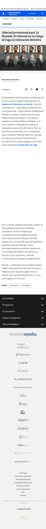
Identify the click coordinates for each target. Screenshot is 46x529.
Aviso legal (23, 473)
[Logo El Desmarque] (23, 379)
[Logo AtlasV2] (23, 445)
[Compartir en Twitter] (32, 89)
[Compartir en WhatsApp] (26, 89)
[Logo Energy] (23, 404)
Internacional (40, 19)
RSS (23, 492)
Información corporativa (23, 476)
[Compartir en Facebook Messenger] (37, 89)
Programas (7, 304)
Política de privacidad (23, 479)
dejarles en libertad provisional (17, 104)
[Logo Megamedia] (24, 509)
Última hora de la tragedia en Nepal (16, 9)
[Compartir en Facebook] (42, 89)
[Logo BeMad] (23, 412)
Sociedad (29, 19)
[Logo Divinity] (23, 371)
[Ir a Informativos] (14, 13)
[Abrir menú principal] (42, 13)
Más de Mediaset (10, 324)
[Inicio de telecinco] (3, 13)
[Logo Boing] (23, 396)
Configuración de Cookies (23, 482)
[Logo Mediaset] (23, 335)
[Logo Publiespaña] (23, 453)
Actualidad (7, 298)
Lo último (5, 19)
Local (22, 19)
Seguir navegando (11, 317)
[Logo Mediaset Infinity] (23, 346)
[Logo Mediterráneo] (23, 461)
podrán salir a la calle (27, 144)
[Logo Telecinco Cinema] (23, 428)
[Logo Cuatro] (23, 363)
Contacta (23, 495)
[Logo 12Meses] (23, 436)
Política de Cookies (23, 486)
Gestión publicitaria (23, 489)
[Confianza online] (23, 520)
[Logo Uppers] (23, 420)
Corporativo (8, 311)
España (14, 19)
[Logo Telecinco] (23, 354)
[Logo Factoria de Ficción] (23, 387)
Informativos (14, 285)
